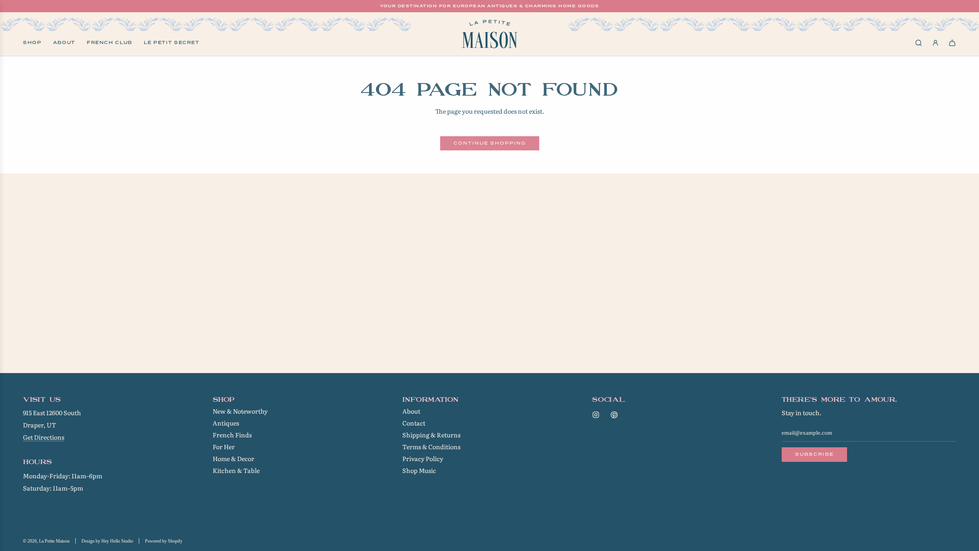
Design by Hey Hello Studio (107, 541)
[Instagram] (595, 414)
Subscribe (814, 454)
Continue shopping (490, 143)
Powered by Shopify (163, 541)
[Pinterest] (614, 414)
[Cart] (952, 42)
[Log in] (935, 42)
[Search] (918, 42)
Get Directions (43, 437)
